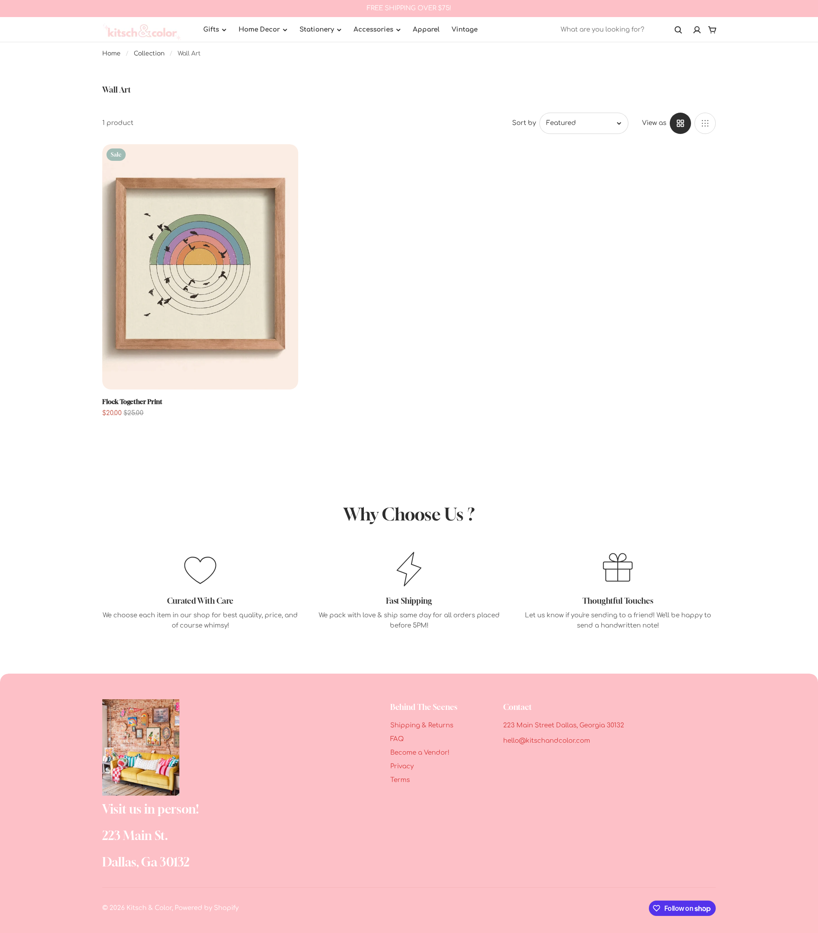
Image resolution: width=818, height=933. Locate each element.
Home (111, 53)
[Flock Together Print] (200, 266)
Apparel (426, 29)
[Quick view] (279, 163)
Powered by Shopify (207, 908)
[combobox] (621, 30)
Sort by (524, 123)
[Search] (678, 30)
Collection (149, 53)
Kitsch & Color (149, 908)
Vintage (465, 29)
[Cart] (712, 30)
